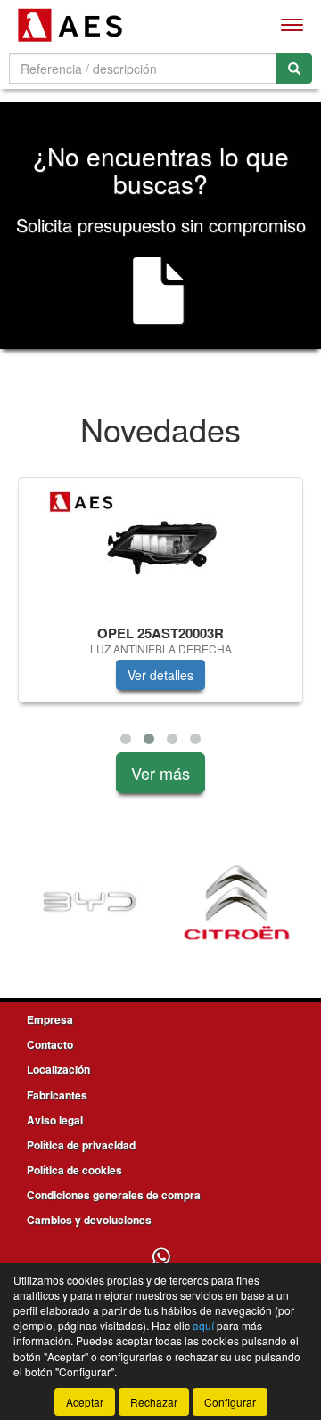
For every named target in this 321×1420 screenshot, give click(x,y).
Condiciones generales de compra (114, 1195)
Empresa (50, 1019)
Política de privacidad (81, 1145)
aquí (203, 1325)
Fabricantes (57, 1095)
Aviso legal (55, 1120)
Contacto (50, 1044)
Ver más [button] (160, 772)
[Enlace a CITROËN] (237, 902)
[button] (125, 739)
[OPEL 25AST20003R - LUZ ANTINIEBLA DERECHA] (160, 548)
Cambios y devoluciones (89, 1220)
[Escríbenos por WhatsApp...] (161, 1257)
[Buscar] (294, 68)
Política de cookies (74, 1170)
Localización (58, 1069)
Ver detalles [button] (160, 675)
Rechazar (153, 1401)
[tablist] (160, 614)
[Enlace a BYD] (90, 902)
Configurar (230, 1401)
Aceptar (84, 1401)
